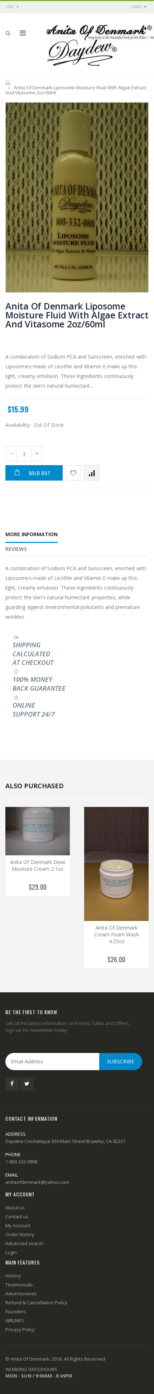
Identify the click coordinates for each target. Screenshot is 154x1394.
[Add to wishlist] (73, 473)
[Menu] (23, 33)
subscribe (120, 1061)
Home (8, 82)
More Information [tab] (31, 534)
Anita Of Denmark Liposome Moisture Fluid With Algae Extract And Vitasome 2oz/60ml (77, 315)
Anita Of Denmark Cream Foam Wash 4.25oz (116, 934)
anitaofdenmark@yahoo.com (37, 1182)
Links (136, 6)
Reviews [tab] (16, 548)
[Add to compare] (91, 473)
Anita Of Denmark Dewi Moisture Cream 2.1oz (37, 865)
